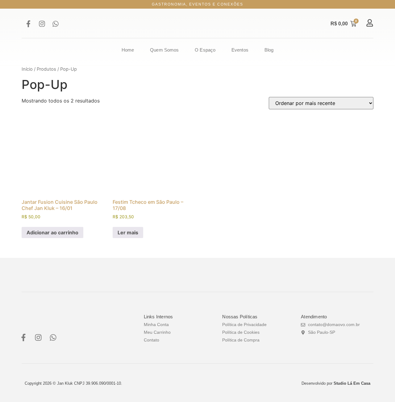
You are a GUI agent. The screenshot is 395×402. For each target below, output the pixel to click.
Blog (268, 49)
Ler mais (128, 232)
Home (128, 49)
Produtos (46, 69)
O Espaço (205, 49)
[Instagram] (42, 24)
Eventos (239, 49)
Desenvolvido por (335, 383)
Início (27, 69)
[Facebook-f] (28, 24)
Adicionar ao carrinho (52, 232)
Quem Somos (164, 49)
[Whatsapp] (55, 24)
